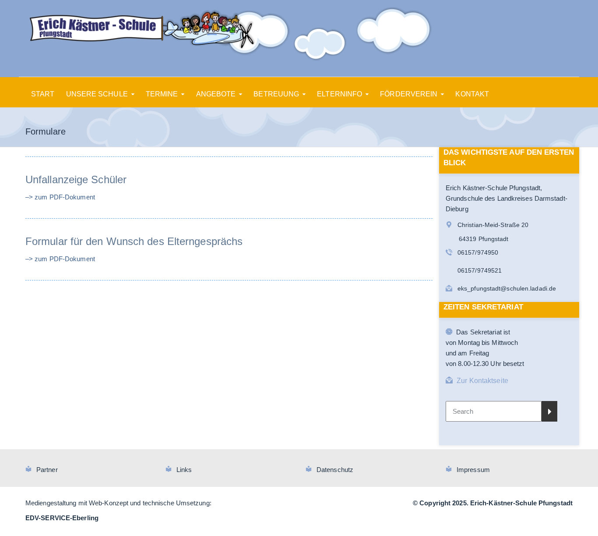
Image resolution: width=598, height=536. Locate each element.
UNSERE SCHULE (97, 94)
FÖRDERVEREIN (408, 94)
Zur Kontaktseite (482, 380)
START (43, 94)
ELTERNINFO (339, 94)
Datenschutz (335, 469)
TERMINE (162, 94)
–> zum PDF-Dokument (60, 197)
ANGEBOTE (216, 94)
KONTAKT (472, 94)
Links (184, 469)
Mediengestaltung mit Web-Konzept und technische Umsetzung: (118, 503)
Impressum (473, 469)
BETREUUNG (276, 94)
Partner (47, 469)
